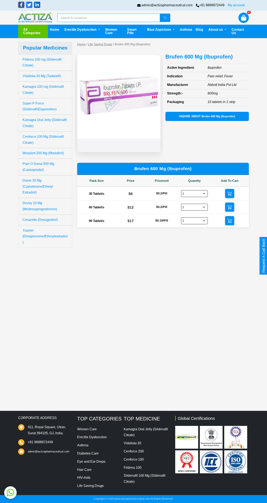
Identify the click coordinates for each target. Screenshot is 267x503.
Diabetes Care (88, 453)
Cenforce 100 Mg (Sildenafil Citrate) (43, 139)
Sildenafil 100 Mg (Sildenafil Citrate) (144, 478)
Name (89, 331)
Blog (199, 29)
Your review (94, 305)
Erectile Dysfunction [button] (80, 29)
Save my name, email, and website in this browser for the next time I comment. (152, 365)
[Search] (165, 18)
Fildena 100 (132, 467)
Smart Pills (131, 31)
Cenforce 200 (134, 451)
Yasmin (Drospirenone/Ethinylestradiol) (45, 236)
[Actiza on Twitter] (29, 5)
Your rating (92, 299)
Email (89, 348)
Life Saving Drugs (100, 44)
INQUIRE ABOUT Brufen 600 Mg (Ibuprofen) (207, 116)
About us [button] (216, 29)
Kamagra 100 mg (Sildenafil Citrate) (43, 89)
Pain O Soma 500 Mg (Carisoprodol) (38, 167)
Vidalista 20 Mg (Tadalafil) (42, 76)
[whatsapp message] (10, 492)
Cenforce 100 (134, 459)
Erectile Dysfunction (92, 437)
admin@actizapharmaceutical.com (167, 5)
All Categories (31, 31)
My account (236, 5)
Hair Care (84, 469)
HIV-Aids (83, 477)
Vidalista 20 (132, 443)
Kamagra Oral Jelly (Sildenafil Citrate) (45, 123)
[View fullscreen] (154, 146)
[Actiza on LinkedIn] (37, 5)
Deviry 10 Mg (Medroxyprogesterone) (40, 206)
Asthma (186, 29)
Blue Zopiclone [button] (159, 29)
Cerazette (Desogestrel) (40, 220)
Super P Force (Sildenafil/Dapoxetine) (40, 106)
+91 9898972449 (211, 5)
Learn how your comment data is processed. (186, 385)
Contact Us (238, 31)
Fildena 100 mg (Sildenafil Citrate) (42, 62)
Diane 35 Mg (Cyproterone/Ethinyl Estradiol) (38, 186)
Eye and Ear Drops (91, 461)
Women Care (111, 31)
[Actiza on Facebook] (21, 5)
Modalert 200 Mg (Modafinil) (43, 153)
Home (54, 29)
